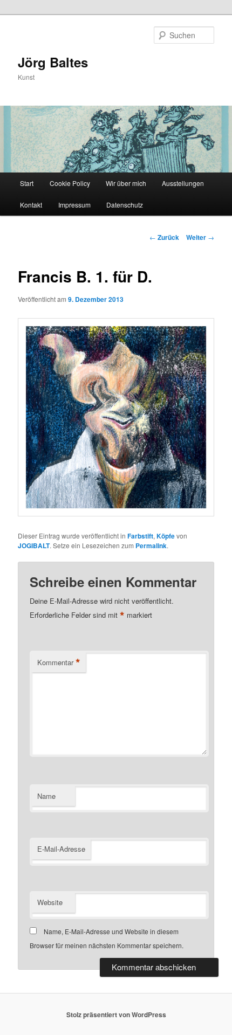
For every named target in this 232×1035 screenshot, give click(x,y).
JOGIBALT (34, 545)
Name (46, 796)
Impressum (74, 204)
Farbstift (140, 536)
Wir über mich (126, 183)
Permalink (151, 545)
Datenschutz (124, 204)
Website (50, 902)
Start (26, 183)
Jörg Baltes (53, 62)
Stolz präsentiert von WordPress (116, 1014)
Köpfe (165, 536)
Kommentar (58, 662)
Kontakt (31, 204)
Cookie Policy (70, 183)
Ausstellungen (183, 183)
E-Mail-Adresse (61, 849)
